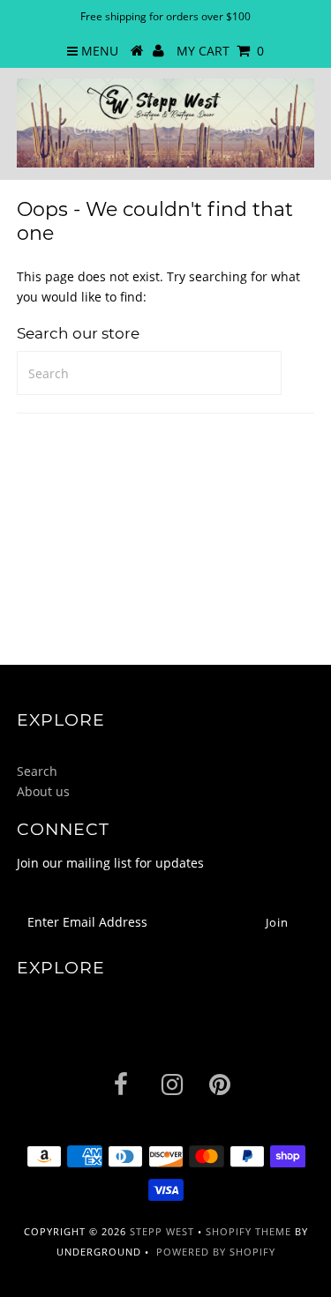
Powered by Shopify (215, 1251)
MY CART (220, 50)
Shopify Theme (248, 1231)
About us (43, 791)
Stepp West (162, 1231)
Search (37, 771)
